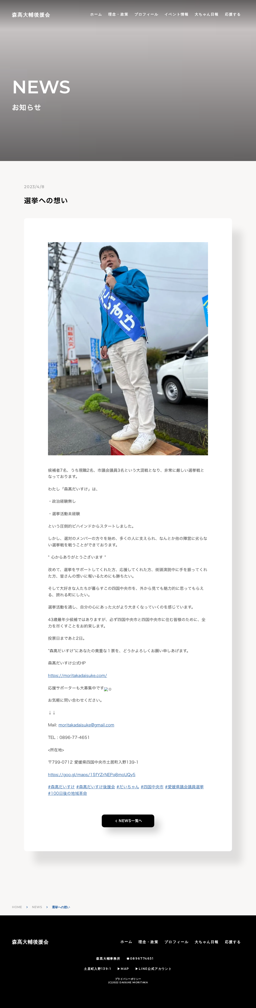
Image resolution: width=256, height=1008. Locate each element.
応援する (233, 14)
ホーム (96, 14)
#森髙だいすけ (61, 787)
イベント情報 (176, 14)
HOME (17, 907)
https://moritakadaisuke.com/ (77, 675)
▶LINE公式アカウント (153, 969)
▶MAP (123, 969)
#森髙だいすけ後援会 (95, 787)
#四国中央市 (152, 787)
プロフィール (146, 14)
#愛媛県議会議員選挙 (184, 787)
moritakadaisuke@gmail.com (86, 725)
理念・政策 (118, 14)
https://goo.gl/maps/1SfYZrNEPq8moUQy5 (92, 775)
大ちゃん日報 (207, 14)
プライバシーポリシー (128, 978)
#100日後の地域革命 (67, 793)
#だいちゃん (127, 787)
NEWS (37, 907)
